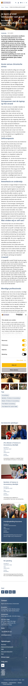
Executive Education (6, 651)
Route (3, 628)
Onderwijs (4, 33)
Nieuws (6, 7)
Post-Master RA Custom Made (9, 406)
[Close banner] (25, 314)
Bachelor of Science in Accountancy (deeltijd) (11, 483)
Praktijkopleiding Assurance (13, 521)
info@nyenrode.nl (6, 635)
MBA (2, 649)
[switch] (24, 345)
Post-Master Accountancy (8, 403)
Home (2, 7)
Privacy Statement (7, 684)
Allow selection (14, 370)
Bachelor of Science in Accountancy (11, 398)
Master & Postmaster (7, 647)
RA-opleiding (8, 561)
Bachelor (3, 644)
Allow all (14, 365)
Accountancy (5, 395)
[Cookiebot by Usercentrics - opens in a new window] (16, 315)
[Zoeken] (16, 2)
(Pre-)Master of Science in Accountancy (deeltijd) (12, 444)
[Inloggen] (18, 2)
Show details (20, 360)
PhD (2, 654)
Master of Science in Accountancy (10, 401)
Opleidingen (4, 682)
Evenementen (12, 682)
